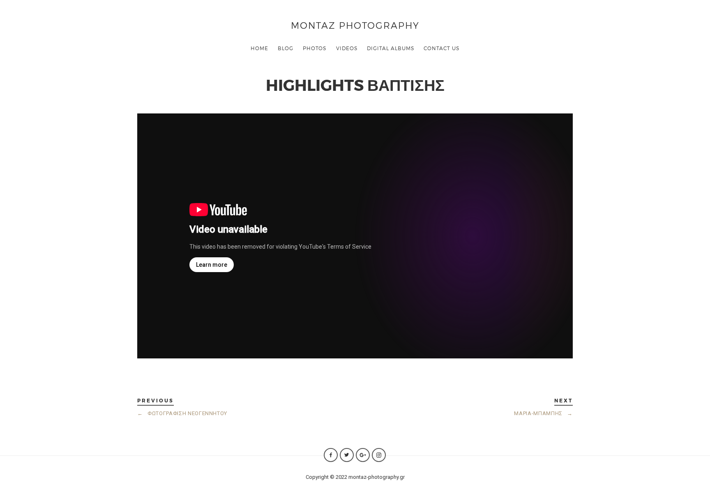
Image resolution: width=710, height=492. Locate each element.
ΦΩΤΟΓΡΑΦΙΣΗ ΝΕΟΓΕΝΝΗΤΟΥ (182, 413)
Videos (346, 48)
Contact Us (441, 48)
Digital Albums (390, 48)
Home (259, 48)
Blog (285, 48)
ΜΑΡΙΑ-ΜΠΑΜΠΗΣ (543, 413)
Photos (314, 48)
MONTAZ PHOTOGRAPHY (355, 24)
